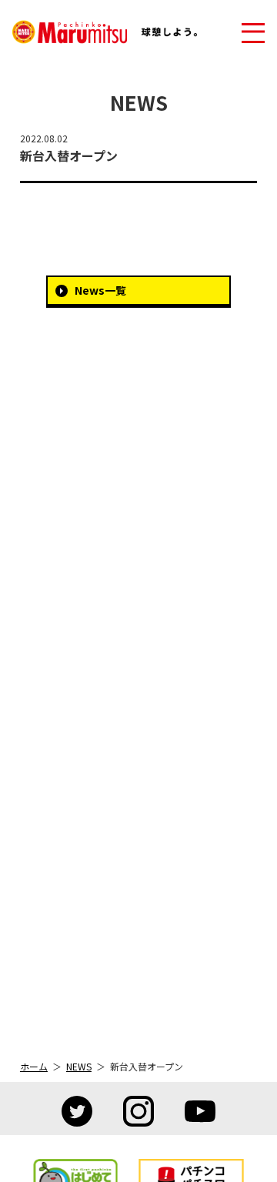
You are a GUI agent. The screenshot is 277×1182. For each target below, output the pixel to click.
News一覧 (100, 290)
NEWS (79, 1066)
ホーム (34, 1066)
